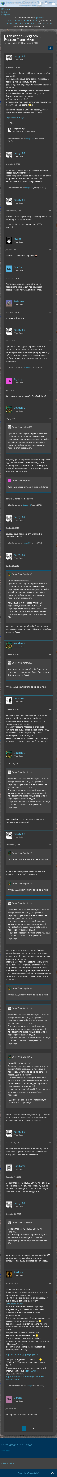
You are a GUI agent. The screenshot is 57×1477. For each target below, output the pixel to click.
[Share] (50, 48)
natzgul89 (12, 43)
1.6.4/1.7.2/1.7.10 (13, 23)
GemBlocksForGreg (14, 1303)
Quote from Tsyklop (21, 480)
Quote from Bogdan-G (22, 574)
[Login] (46, 3)
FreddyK (29, 1385)
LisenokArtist (30, 1370)
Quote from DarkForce (22, 1222)
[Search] (39, 3)
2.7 (32, 20)
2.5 (23, 20)
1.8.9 (25, 23)
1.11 (43, 23)
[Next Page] (32, 1428)
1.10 (38, 23)
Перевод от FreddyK (15, 117)
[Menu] (53, 3)
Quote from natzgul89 (22, 427)
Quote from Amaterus (22, 772)
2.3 (19, 20)
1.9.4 (31, 23)
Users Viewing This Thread (16, 1445)
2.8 (37, 20)
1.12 (49, 23)
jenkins (39, 17)
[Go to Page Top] (53, 1473)
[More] (49, 67)
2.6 (28, 20)
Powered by (28, 1473)
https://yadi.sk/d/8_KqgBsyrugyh (21, 1354)
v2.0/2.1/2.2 (10, 20)
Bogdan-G (27, 505)
